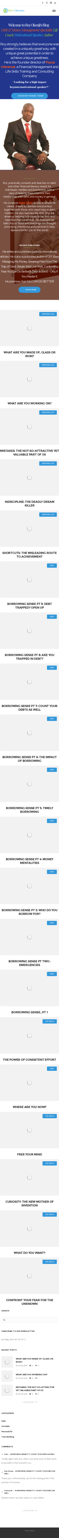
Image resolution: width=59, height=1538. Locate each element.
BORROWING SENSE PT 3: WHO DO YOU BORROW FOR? (29, 912)
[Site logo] (13, 11)
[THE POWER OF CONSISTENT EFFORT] (29, 1035)
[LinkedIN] (51, 3)
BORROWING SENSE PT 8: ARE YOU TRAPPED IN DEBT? (29, 656)
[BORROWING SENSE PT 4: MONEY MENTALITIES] (29, 835)
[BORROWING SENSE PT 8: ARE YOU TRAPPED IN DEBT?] (29, 630)
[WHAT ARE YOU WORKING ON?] (29, 379)
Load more (28, 1402)
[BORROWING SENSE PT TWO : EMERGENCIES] (29, 937)
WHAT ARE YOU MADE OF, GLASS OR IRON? (29, 354)
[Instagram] (47, 3)
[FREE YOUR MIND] (29, 1130)
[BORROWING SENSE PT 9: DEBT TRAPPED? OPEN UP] (29, 579)
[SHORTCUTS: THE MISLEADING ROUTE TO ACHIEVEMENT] (29, 528)
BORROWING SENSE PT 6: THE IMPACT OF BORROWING (29, 759)
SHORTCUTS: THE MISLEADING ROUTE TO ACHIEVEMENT (29, 554)
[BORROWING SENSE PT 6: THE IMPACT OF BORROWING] (29, 733)
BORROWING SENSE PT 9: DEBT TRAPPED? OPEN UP (29, 605)
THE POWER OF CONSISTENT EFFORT (29, 1059)
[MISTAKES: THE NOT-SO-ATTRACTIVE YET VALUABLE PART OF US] (29, 426)
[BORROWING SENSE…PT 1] (29, 988)
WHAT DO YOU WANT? (29, 1253)
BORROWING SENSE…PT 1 (29, 1012)
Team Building (7, 1437)
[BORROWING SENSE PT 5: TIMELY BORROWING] (29, 784)
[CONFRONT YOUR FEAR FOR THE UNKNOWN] (29, 1276)
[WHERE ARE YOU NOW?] (29, 1082)
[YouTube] (55, 3)
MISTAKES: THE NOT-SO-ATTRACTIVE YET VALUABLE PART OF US (29, 452)
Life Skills (5, 1426)
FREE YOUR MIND (29, 1154)
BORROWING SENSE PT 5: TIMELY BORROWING (29, 810)
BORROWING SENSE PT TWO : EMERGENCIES (29, 963)
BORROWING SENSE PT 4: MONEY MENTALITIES (29, 861)
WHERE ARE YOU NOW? (29, 1107)
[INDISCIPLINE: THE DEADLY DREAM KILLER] (29, 477)
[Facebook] (43, 3)
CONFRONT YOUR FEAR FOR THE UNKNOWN (29, 1302)
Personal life (6, 1432)
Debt (3, 1421)
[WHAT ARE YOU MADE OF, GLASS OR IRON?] (29, 328)
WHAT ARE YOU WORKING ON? (29, 403)
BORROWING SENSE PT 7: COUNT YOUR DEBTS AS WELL (30, 707)
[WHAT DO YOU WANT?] (29, 1228)
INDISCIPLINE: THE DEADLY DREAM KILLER (29, 503)
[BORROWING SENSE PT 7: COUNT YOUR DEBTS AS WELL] (29, 681)
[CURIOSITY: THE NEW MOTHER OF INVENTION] (29, 1177)
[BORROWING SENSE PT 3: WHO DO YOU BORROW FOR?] (29, 886)
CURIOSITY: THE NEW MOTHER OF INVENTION (29, 1203)
